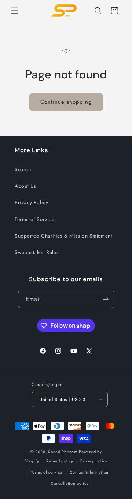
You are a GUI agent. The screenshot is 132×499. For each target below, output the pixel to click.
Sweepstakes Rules (37, 252)
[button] (15, 11)
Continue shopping (66, 102)
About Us (25, 186)
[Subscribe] (106, 299)
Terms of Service (35, 219)
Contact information (89, 472)
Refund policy (59, 461)
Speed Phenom (62, 452)
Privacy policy (93, 461)
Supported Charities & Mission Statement (63, 235)
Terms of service (46, 472)
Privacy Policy (31, 202)
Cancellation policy (69, 483)
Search (23, 169)
